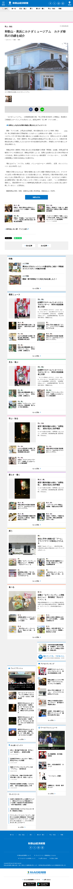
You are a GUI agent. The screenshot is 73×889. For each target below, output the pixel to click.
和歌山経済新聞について (24, 855)
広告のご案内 (54, 858)
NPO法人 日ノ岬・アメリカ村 (16, 229)
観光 (15, 39)
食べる (14, 8)
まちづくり (8, 39)
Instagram (58, 3)
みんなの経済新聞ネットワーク (36, 872)
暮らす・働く (40, 8)
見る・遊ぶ (22, 8)
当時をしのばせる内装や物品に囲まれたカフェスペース (27, 125)
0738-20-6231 (46, 117)
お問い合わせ (43, 858)
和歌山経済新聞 (18, 3)
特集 (60, 8)
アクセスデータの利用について (27, 858)
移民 (19, 39)
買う (31, 8)
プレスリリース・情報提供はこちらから (45, 855)
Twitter (54, 3)
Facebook (50, 3)
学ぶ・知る (51, 8)
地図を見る (36, 197)
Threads (62, 3)
